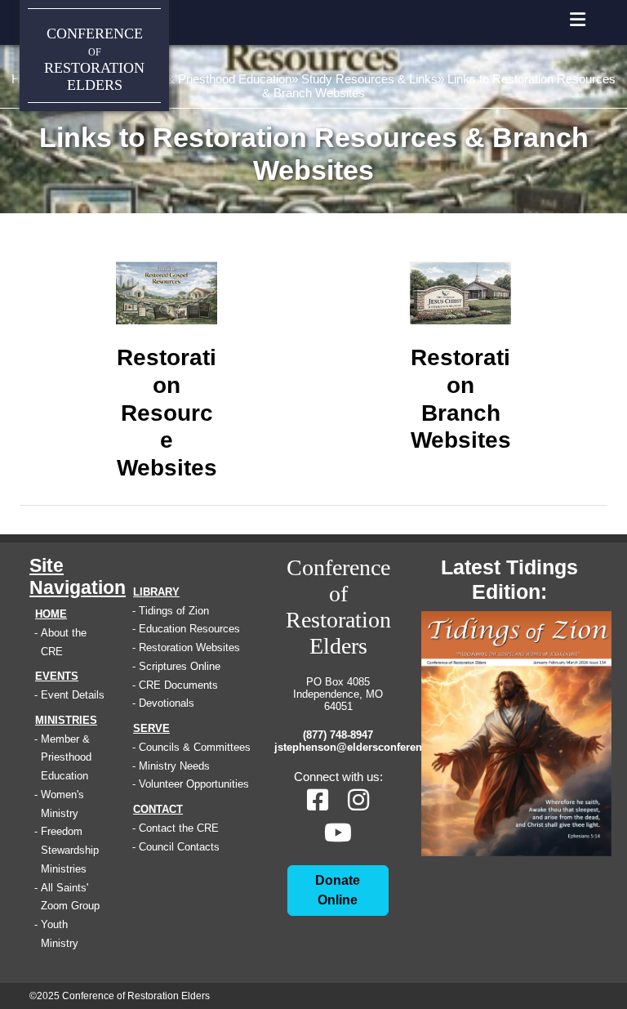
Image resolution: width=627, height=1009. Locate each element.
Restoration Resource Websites (167, 412)
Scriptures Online (179, 666)
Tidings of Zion (174, 611)
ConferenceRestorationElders (94, 59)
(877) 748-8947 (338, 735)
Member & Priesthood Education (204, 79)
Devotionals (166, 703)
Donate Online (337, 890)
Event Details (72, 695)
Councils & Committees (195, 747)
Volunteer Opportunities (194, 784)
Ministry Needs (174, 766)
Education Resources (189, 629)
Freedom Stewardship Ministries (70, 850)
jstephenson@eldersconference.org (338, 747)
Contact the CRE (179, 828)
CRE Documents (178, 685)
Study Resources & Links (369, 79)
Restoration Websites (189, 647)
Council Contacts (179, 847)
